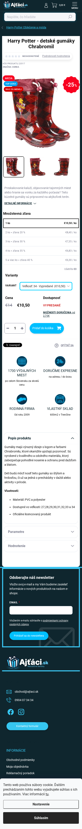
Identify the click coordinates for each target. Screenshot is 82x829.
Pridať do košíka (42, 328)
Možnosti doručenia (59, 314)
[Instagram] (20, 711)
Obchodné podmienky (20, 760)
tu (47, 794)
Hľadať (70, 16)
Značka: (11, 67)
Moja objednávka (17, 766)
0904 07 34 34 (24, 700)
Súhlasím (41, 818)
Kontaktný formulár (27, 726)
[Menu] (74, 5)
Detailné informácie (18, 203)
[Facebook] (10, 711)
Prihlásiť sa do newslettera (29, 635)
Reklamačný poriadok (20, 773)
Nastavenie (41, 804)
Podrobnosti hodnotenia (56, 56)
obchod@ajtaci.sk (26, 691)
